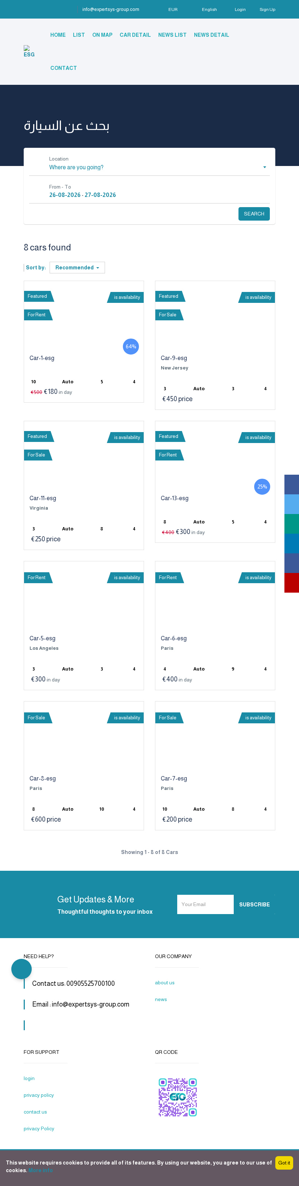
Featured (37, 296)
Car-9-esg (174, 358)
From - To (60, 187)
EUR (173, 9)
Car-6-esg (174, 638)
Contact (63, 68)
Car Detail (135, 35)
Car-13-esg (175, 498)
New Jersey (174, 368)
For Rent (37, 314)
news (161, 999)
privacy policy (39, 1095)
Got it (284, 1163)
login (29, 1078)
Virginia (39, 508)
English (209, 9)
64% (131, 346)
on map (102, 35)
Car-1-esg (42, 358)
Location (59, 159)
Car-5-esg (42, 638)
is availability (127, 297)
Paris (167, 648)
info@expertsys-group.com (110, 9)
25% (262, 486)
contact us (35, 1112)
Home (58, 35)
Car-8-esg (43, 778)
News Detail (211, 35)
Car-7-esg (174, 778)
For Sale (167, 314)
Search (254, 214)
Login (240, 9)
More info (40, 1170)
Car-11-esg (43, 498)
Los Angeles (44, 648)
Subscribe (254, 905)
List (79, 35)
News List (172, 35)
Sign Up (267, 9)
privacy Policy (39, 1128)
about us (165, 982)
